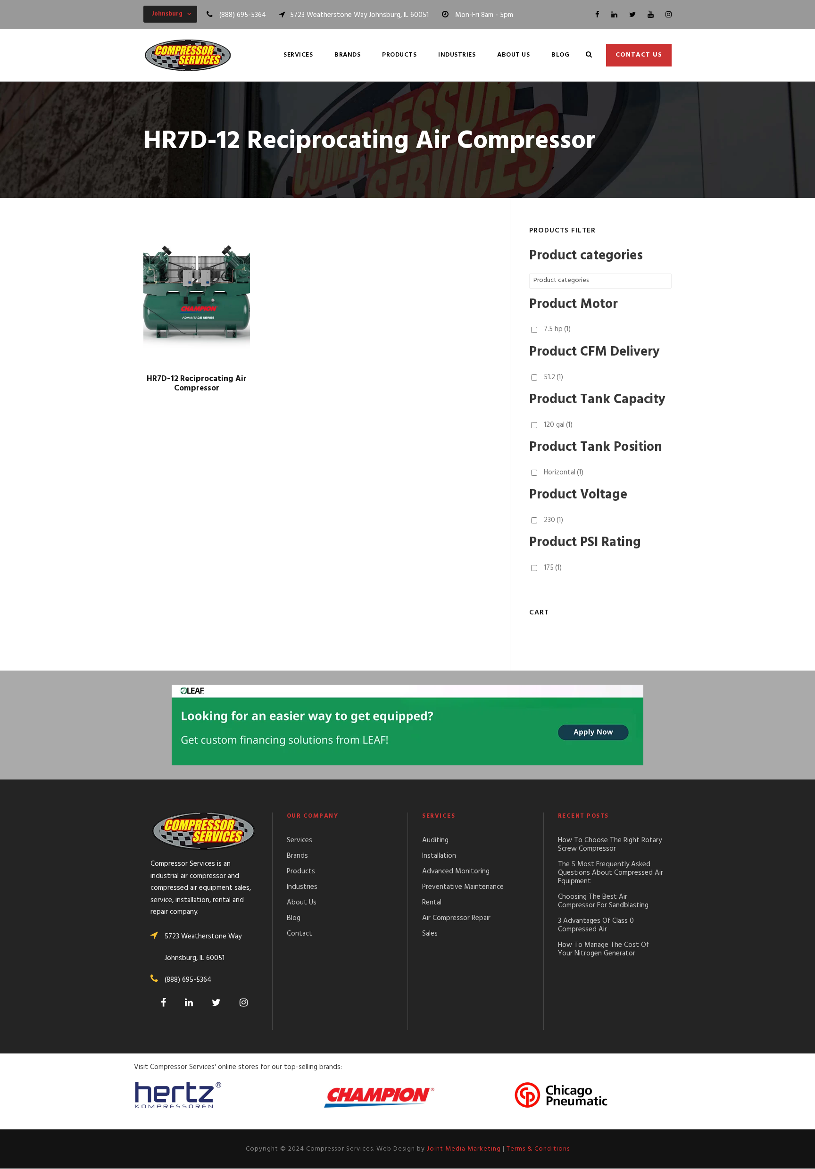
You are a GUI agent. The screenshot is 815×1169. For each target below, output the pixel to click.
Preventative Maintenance (463, 887)
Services (298, 55)
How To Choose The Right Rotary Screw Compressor (610, 844)
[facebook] (597, 15)
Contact (299, 933)
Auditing (435, 840)
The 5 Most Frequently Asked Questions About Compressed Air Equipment (610, 873)
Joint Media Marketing (464, 1149)
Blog (560, 55)
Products (399, 55)
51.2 (553, 377)
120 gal (558, 425)
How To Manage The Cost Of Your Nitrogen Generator (603, 949)
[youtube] (651, 15)
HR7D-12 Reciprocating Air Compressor (197, 384)
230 (553, 520)
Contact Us (638, 55)
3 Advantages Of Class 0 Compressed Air (596, 925)
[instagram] (668, 15)
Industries (456, 55)
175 (553, 567)
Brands (347, 55)
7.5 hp (557, 329)
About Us (513, 55)
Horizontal (563, 472)
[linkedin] (614, 15)
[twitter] (632, 15)
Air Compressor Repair (456, 918)
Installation (439, 856)
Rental (431, 902)
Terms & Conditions (538, 1149)
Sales (430, 933)
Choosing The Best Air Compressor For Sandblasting (603, 901)
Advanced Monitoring (456, 871)
